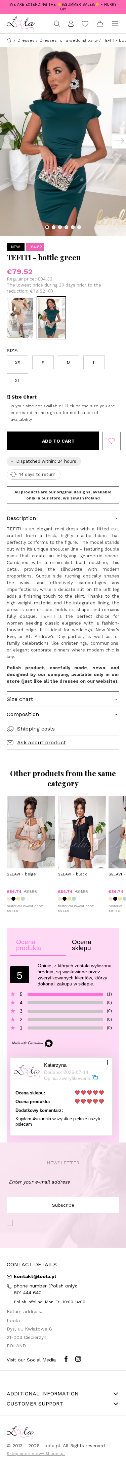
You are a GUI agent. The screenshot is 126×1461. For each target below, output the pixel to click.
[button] (47, 227)
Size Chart (24, 397)
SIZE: (12, 350)
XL (17, 380)
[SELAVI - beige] (31, 832)
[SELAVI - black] (82, 832)
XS (17, 362)
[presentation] (7, 142)
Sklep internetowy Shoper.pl (36, 1453)
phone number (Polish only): (46, 1289)
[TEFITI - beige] (20, 318)
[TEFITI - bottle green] (51, 318)
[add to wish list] (111, 441)
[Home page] (21, 23)
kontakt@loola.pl (34, 1276)
